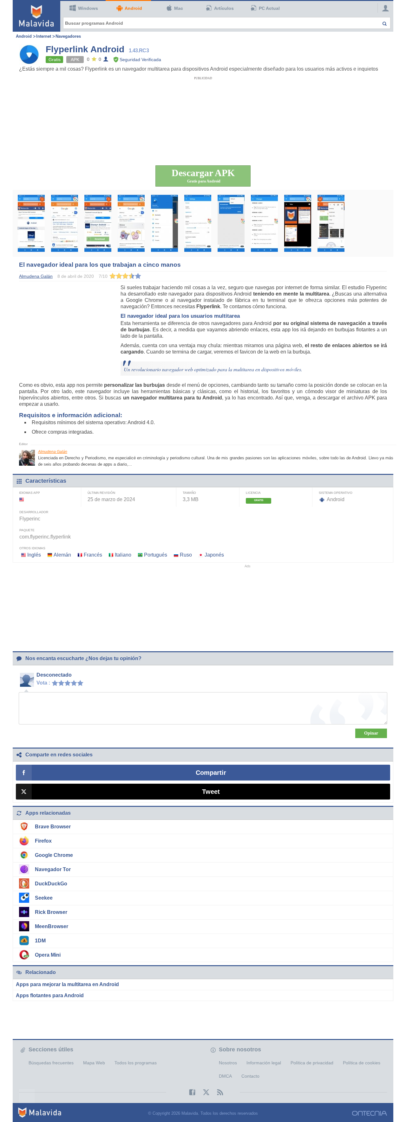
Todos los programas (136, 1062)
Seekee (44, 898)
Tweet (211, 791)
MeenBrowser (51, 926)
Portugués (155, 555)
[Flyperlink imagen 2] (64, 223)
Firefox (43, 841)
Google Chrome (54, 855)
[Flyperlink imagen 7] (231, 223)
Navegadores (68, 36)
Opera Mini (48, 955)
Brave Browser (53, 826)
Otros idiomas (32, 548)
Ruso (186, 555)
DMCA (225, 1076)
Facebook (189, 1092)
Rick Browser (51, 912)
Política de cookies (361, 1062)
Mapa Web (94, 1062)
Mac (178, 8)
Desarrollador (33, 512)
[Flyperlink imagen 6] (197, 223)
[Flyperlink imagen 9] (297, 223)
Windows (88, 8)
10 (81, 682)
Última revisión (101, 492)
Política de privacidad (312, 1062)
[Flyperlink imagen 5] (164, 223)
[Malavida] (36, 16)
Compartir (211, 772)
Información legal (263, 1062)
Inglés (34, 555)
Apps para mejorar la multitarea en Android (67, 984)
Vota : (43, 682)
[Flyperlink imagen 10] (331, 223)
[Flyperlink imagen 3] (97, 223)
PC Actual (269, 8)
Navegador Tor (53, 869)
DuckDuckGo (51, 883)
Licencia (253, 492)
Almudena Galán (52, 451)
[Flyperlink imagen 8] (264, 223)
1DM (40, 940)
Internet (43, 36)
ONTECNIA (369, 1113)
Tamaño (189, 492)
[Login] (383, 8)
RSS (217, 1092)
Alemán (62, 555)
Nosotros (228, 1062)
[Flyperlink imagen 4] (131, 223)
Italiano (123, 555)
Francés (93, 555)
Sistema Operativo (335, 492)
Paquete (27, 530)
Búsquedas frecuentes (51, 1062)
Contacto (250, 1076)
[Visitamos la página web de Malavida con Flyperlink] (31, 223)
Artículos (224, 8)
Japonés (214, 555)
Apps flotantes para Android (50, 995)
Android (133, 8)
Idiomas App (29, 492)
